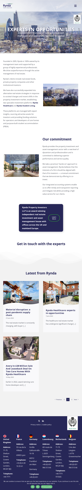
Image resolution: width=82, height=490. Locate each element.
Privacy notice (35, 425)
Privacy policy (46, 487)
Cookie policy (46, 425)
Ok (33, 487)
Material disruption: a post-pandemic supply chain (18, 312)
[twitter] (39, 421)
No (38, 487)
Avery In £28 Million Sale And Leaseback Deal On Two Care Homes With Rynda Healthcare (19, 370)
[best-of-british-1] (72, 417)
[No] (79, 484)
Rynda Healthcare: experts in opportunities (60, 312)
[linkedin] (43, 421)
